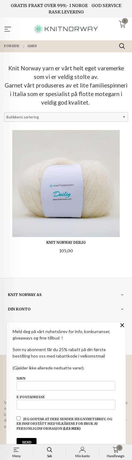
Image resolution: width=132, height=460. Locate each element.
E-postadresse (31, 397)
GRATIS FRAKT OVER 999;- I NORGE (49, 5)
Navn (21, 378)
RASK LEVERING (66, 12)
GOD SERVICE (106, 5)
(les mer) (71, 429)
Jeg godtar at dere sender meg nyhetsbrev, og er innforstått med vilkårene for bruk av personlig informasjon (64, 424)
